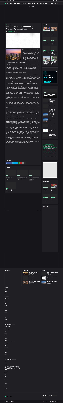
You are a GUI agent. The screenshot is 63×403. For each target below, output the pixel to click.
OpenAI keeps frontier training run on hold (52, 110)
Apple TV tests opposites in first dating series (53, 190)
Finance (6, 315)
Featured (6, 314)
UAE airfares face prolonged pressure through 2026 (46, 33)
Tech (38, 3)
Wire (5, 386)
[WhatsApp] (19, 163)
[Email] (23, 163)
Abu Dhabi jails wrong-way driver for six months (54, 33)
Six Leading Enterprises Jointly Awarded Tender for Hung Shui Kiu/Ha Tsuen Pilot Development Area (49, 153)
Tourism (9, 24)
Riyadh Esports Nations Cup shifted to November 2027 (52, 114)
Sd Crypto (6, 364)
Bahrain (6, 291)
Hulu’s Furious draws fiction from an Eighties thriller (46, 190)
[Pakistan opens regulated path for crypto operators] (25, 273)
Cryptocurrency (7, 296)
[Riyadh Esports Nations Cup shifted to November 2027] (45, 114)
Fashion (6, 310)
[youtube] (56, 0)
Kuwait (6, 333)
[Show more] (25, 163)
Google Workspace (7, 326)
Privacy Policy (12, 0)
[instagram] (50, 395)
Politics (29, 3)
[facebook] (53, 0)
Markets (6, 338)
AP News (51, 3)
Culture (6, 300)
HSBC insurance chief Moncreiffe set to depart (54, 52)
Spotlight (6, 374)
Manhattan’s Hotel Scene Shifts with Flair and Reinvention (22, 178)
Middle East (6, 343)
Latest (18, 3)
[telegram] (52, 395)
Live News (6, 336)
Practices (6, 354)
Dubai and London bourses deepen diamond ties (52, 273)
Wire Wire (6, 388)
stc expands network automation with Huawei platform (52, 277)
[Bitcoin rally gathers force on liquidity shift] (25, 278)
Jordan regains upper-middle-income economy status (52, 135)
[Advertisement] (31, 15)
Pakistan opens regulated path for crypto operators (34, 273)
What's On (24, 3)
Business (34, 3)
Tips (5, 381)
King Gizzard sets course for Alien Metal (46, 200)
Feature (6, 312)
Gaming (6, 319)
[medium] (54, 395)
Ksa (5, 331)
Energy (6, 305)
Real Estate (6, 361)
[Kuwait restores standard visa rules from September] (25, 282)
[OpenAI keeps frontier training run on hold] (45, 110)
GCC (5, 322)
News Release (7, 347)
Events (6, 308)
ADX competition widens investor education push (52, 282)
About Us (8, 0)
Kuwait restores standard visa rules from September (34, 282)
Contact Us (16, 0)
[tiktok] (45, 397)
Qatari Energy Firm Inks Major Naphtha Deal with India (52, 130)
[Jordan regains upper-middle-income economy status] (45, 135)
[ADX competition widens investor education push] (43, 282)
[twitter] (45, 395)
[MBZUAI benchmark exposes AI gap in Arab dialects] (45, 120)
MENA (5, 340)
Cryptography (7, 298)
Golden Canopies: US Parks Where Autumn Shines (10, 190)
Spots (5, 376)
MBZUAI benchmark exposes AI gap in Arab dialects (54, 43)
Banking (6, 293)
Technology (6, 379)
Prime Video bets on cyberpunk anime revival (54, 200)
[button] (55, 3)
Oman (5, 350)
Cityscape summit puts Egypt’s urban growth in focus (46, 62)
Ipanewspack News (8, 329)
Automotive (6, 289)
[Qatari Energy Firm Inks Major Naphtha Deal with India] (45, 130)
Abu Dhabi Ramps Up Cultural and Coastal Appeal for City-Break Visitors (34, 178)
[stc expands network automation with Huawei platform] (43, 278)
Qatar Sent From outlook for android (10, 359)
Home (5, 0)
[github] (43, 397)
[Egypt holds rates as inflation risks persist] (45, 106)
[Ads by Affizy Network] (56, 71)
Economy (6, 303)
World (5, 390)
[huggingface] (56, 395)
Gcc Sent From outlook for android (10, 324)
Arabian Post (13, 401)
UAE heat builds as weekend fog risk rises (53, 62)
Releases (46, 3)
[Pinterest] (21, 163)
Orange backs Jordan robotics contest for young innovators (53, 125)
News (5, 345)
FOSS (5, 317)
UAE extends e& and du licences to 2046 (46, 52)
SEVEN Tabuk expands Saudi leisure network (45, 43)
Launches (42, 3)
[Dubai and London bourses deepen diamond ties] (43, 273)
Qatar (5, 357)
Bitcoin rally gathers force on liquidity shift (33, 277)
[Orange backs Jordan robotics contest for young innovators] (45, 125)
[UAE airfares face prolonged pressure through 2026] (45, 100)
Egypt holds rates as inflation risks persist (52, 105)
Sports (6, 372)
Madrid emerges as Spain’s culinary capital (10, 178)
